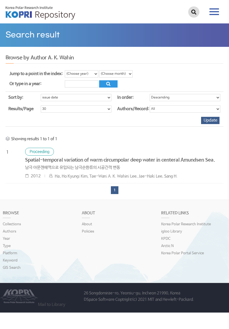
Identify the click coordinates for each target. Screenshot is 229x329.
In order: (125, 97)
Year (6, 239)
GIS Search (12, 268)
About (87, 224)
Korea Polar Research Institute (186, 224)
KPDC (165, 239)
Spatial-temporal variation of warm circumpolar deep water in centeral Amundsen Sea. (120, 160)
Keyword (10, 260)
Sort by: (15, 97)
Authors (9, 231)
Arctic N (167, 246)
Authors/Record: (133, 109)
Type (7, 246)
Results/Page (21, 109)
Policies (88, 231)
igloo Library (171, 231)
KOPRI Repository (40, 13)
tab (214, 10)
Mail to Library (51, 304)
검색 (193, 12)
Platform (10, 253)
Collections (12, 224)
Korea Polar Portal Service (182, 253)
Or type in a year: (25, 83)
